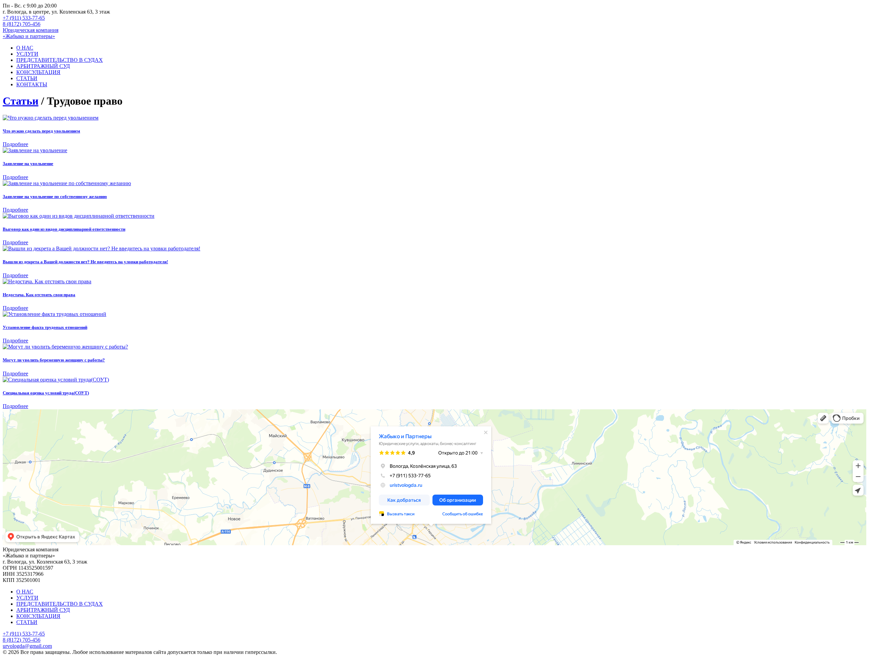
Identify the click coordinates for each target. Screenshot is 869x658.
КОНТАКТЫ (31, 84)
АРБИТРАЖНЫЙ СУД (43, 66)
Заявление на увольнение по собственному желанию (55, 196)
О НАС (24, 48)
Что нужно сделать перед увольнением (41, 131)
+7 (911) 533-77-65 (24, 18)
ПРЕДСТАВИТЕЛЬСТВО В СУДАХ (59, 60)
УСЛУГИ (27, 54)
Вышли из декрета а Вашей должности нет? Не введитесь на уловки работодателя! (85, 261)
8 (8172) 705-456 (21, 24)
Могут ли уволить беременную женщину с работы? (54, 359)
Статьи (20, 101)
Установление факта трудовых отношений (45, 327)
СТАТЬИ (26, 78)
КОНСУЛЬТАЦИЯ (38, 72)
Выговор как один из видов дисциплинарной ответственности (64, 229)
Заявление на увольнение (28, 163)
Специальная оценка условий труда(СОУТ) (46, 392)
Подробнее (15, 144)
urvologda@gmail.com (27, 646)
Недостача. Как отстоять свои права (39, 294)
